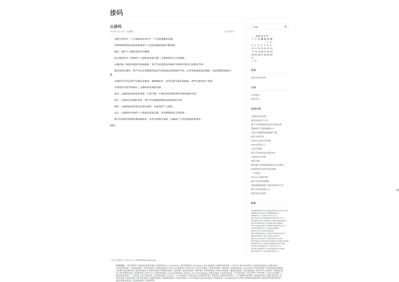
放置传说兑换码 (258, 193)
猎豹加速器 (259, 275)
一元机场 (135, 275)
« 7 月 (254, 60)
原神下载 (255, 160)
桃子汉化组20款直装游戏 (263, 152)
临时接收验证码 (271, 210)
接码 (116, 12)
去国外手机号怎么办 (269, 215)
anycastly (247, 267)
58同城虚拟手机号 (258, 210)
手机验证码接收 (273, 228)
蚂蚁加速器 (272, 275)
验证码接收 (271, 248)
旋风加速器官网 (146, 265)
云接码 (130, 31)
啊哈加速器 (166, 270)
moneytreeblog (199, 272)
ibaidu (187, 272)
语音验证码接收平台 (258, 248)
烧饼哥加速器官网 (271, 277)
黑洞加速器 (186, 265)
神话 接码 (281, 243)
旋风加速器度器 (123, 280)
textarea (175, 265)
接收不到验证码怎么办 (259, 233)
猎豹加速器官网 (253, 277)
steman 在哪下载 (259, 176)
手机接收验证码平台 (258, 228)
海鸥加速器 (168, 277)
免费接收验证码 (273, 213)
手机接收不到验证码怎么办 (275, 225)
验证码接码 (280, 248)
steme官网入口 (258, 144)
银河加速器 (142, 277)
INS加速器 (259, 267)
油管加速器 (236, 267)
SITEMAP (132, 265)
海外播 (198, 270)
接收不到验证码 (268, 231)
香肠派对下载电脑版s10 (262, 128)
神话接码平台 (263, 246)
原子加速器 (202, 267)
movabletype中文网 (233, 277)
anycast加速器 (175, 272)
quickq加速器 (122, 267)
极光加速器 (206, 277)
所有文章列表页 (258, 77)
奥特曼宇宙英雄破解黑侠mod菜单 (267, 164)
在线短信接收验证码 (278, 220)
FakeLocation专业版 (261, 140)
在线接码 (267, 220)
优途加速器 (187, 270)
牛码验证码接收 (283, 241)
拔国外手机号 (256, 231)
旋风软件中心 (162, 265)
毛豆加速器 (248, 270)
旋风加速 (272, 265)
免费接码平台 (256, 215)
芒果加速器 (180, 277)
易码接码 (265, 241)
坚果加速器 (209, 270)
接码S (269, 270)
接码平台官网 (277, 238)
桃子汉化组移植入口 (261, 189)
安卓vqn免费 (273, 272)
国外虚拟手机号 (257, 220)
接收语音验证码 (257, 236)
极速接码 (272, 241)
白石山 (170, 275)
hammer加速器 (176, 267)
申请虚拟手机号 (257, 243)
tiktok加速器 (245, 265)
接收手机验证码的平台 (277, 233)
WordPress (141, 260)
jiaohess (198, 265)
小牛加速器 (180, 275)
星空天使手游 (257, 136)
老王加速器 (209, 265)
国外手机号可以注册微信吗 (261, 218)
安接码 (269, 223)
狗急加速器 (161, 267)
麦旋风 (225, 267)
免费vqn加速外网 (125, 270)
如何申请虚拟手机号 (258, 223)
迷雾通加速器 (226, 275)
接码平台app (256, 238)
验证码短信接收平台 (271, 251)
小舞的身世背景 (258, 116)
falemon (149, 272)
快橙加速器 (153, 270)
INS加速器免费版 (274, 267)
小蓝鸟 (234, 265)
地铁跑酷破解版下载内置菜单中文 (267, 185)
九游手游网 (256, 148)
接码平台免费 (266, 238)
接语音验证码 (256, 241)
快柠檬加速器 (126, 272)
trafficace (190, 267)
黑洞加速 (139, 272)
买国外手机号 (283, 210)
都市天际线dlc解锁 (260, 181)
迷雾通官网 (204, 275)
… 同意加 (255, 172)
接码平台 (255, 98)
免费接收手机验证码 (258, 213)
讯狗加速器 (138, 280)
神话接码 (254, 246)
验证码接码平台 (257, 251)
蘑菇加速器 (236, 270)
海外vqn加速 (222, 270)
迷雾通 (177, 270)
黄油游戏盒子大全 (259, 120)
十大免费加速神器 (243, 275)
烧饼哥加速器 (222, 265)
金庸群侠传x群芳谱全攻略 (263, 168)
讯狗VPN (150, 280)
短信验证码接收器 (270, 243)
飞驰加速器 (136, 267)
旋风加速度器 (259, 265)
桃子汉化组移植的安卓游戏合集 (266, 124)
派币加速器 (226, 272)
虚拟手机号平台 (275, 246)
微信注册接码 (278, 223)
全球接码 (255, 94)
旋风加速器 (141, 270)
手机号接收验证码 (258, 225)
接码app (271, 236)
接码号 (277, 236)
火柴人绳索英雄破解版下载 (264, 132)
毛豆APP (251, 272)
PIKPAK (261, 272)
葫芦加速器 (214, 267)
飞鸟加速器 (148, 267)
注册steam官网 (258, 156)
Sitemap (152, 260)
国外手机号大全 (278, 218)
